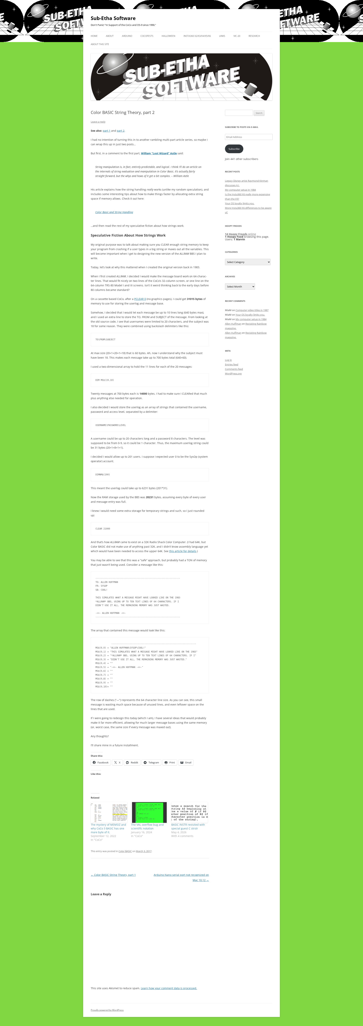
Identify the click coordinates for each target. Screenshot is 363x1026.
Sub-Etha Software (113, 18)
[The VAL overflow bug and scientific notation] (149, 812)
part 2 (120, 130)
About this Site (100, 44)
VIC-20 (236, 36)
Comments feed (234, 369)
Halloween (168, 36)
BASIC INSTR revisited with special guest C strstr (188, 826)
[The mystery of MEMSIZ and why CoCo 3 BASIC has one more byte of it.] (109, 812)
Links (222, 36)
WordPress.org (233, 373)
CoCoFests (146, 36)
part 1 (106, 130)
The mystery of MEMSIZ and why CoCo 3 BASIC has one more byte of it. (108, 828)
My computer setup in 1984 (240, 189)
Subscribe (234, 149)
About (110, 36)
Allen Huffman (233, 323)
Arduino (127, 36)
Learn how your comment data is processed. (169, 988)
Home (94, 36)
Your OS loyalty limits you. (239, 203)
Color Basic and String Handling (114, 212)
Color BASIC (125, 851)
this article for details (182, 551)
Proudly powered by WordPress (107, 1010)
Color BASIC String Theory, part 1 (113, 875)
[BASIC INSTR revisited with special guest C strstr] (189, 812)
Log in (228, 360)
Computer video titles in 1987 (252, 310)
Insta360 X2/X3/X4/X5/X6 (197, 36)
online (240, 234)
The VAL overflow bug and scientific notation (147, 826)
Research (254, 36)
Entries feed (231, 364)
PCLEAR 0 (140, 299)
